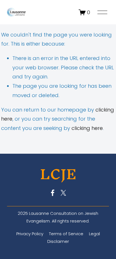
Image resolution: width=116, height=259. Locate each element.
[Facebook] (52, 192)
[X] (63, 192)
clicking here (87, 128)
